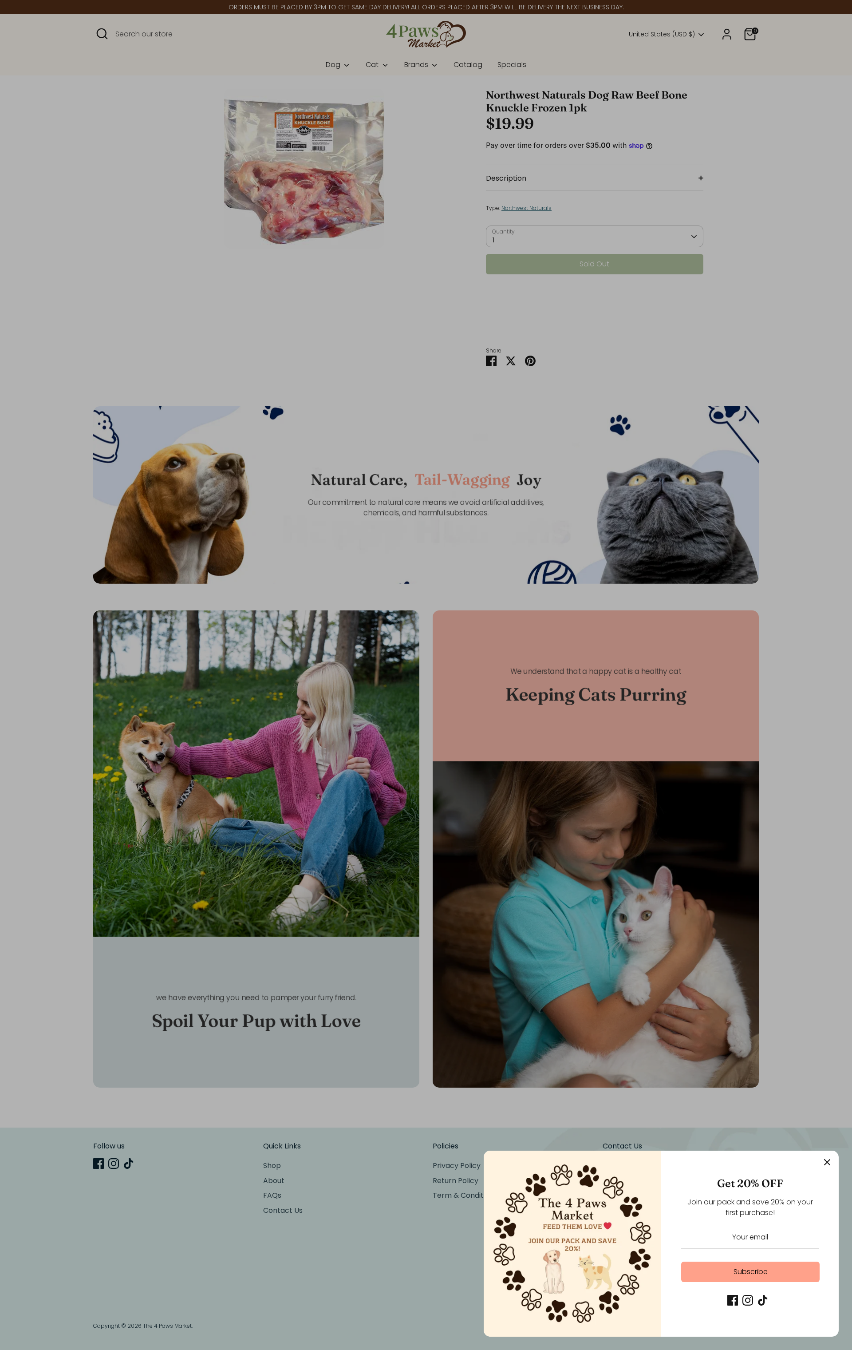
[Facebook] (732, 1300)
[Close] (827, 1162)
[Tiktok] (762, 1300)
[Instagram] (747, 1300)
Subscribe (751, 1272)
